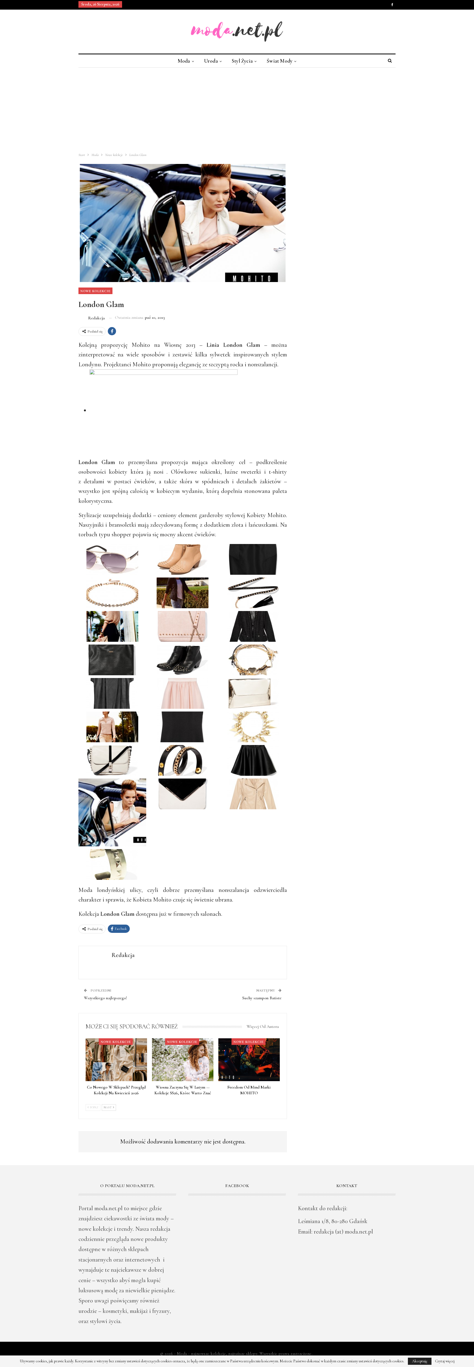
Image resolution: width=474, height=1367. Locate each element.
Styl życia (242, 61)
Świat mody (279, 61)
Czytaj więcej (445, 1361)
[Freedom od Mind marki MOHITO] (249, 1059)
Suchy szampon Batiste (261, 997)
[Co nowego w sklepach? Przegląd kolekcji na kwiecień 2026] (116, 1059)
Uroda (211, 61)
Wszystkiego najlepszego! (105, 997)
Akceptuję (419, 1361)
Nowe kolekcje (95, 291)
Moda (184, 61)
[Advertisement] (237, 108)
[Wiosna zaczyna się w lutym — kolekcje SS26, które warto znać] (182, 1059)
